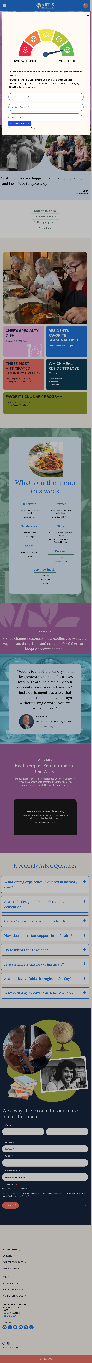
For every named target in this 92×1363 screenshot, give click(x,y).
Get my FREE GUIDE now (19, 123)
